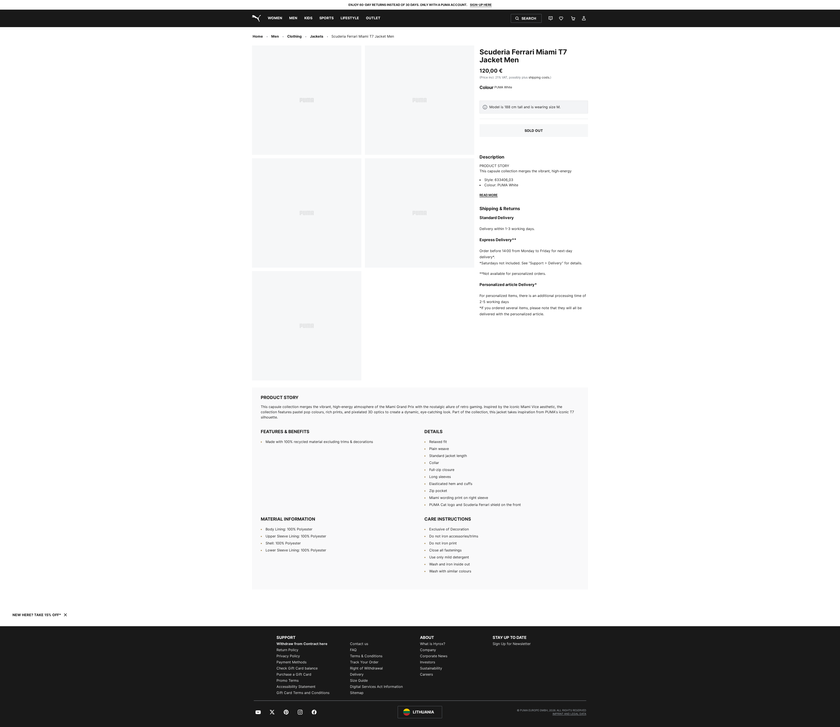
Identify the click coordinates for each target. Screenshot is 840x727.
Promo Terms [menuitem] (287, 680)
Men (275, 36)
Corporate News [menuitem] (433, 656)
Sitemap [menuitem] (357, 692)
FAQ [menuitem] (353, 650)
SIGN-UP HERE (481, 5)
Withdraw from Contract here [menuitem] (301, 644)
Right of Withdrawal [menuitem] (366, 668)
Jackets (316, 36)
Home (258, 36)
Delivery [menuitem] (357, 674)
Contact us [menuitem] (359, 644)
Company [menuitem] (428, 650)
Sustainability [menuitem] (431, 668)
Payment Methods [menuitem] (291, 662)
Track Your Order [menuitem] (364, 662)
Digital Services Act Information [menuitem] (376, 686)
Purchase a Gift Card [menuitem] (293, 674)
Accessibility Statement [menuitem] (295, 686)
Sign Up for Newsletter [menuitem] (512, 644)
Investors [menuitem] (427, 662)
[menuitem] (275, 18)
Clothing (294, 36)
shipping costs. (539, 77)
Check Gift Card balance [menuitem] (297, 668)
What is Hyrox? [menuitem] (432, 644)
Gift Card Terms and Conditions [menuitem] (302, 692)
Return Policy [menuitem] (287, 650)
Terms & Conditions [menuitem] (366, 656)
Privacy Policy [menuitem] (288, 656)
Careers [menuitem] (426, 674)
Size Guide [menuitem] (359, 680)
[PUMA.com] (255, 18)
